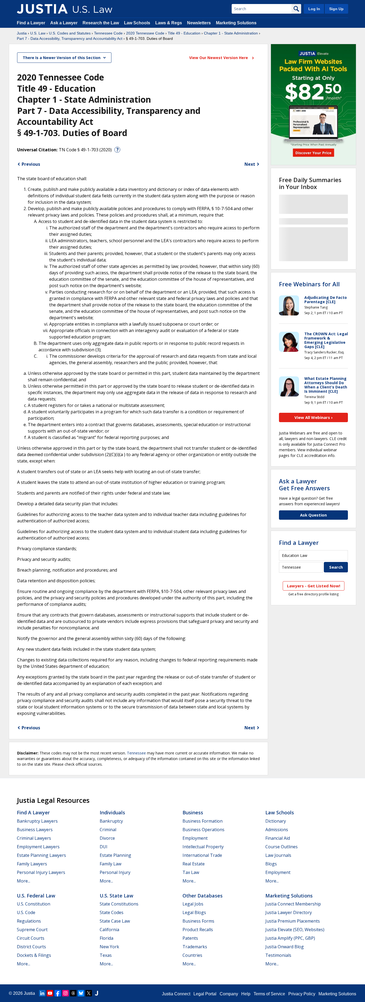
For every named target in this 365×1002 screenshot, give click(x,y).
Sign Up (336, 9)
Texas (106, 955)
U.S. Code (26, 912)
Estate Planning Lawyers (41, 855)
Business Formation (203, 821)
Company (229, 994)
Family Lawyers (32, 864)
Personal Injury (115, 872)
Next (249, 164)
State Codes (111, 912)
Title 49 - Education (184, 33)
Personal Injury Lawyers (41, 872)
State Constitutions (119, 904)
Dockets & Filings (34, 955)
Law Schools (137, 23)
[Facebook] (58, 993)
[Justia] (42, 9)
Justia (22, 33)
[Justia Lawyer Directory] (96, 993)
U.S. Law (37, 33)
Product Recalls (198, 929)
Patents (190, 938)
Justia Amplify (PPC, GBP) (290, 938)
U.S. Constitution (33, 904)
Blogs (271, 864)
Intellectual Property (203, 847)
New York (109, 947)
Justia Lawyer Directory (288, 912)
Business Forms (198, 921)
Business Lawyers (35, 830)
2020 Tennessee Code (145, 33)
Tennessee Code (108, 33)
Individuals (112, 812)
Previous (31, 164)
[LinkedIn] (42, 993)
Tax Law (191, 872)
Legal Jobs (193, 904)
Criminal (108, 830)
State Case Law (115, 921)
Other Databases (203, 895)
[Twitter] (89, 993)
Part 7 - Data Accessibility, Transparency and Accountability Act (69, 38)
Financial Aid (277, 838)
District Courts (31, 947)
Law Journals (278, 855)
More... (23, 881)
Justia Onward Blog (284, 947)
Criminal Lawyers (34, 838)
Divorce (107, 838)
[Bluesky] (81, 993)
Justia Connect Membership (293, 904)
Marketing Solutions (236, 23)
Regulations (29, 921)
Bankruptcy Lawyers (37, 821)
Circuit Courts (30, 938)
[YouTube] (50, 993)
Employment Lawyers (38, 847)
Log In (314, 9)
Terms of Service (269, 994)
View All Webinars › (313, 417)
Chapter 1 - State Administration (231, 33)
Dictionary (275, 821)
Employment (195, 838)
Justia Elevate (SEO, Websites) (294, 929)
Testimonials (278, 955)
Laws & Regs (168, 23)
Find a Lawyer (31, 23)
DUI (103, 847)
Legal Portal (204, 994)
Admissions (276, 830)
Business (193, 812)
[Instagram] (65, 993)
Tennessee (136, 753)
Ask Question (313, 515)
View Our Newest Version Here (219, 57)
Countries (192, 955)
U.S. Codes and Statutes (70, 33)
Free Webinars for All (309, 283)
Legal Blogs (194, 912)
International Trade (202, 855)
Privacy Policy (301, 994)
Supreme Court (32, 929)
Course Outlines (281, 847)
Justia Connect (176, 994)
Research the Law (101, 23)
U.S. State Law (116, 895)
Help (245, 994)
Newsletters (199, 23)
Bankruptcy (111, 821)
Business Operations (203, 830)
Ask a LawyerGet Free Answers (304, 484)
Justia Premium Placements (292, 921)
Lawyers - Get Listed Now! (313, 585)
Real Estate (194, 864)
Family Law (110, 864)
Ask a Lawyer (64, 23)
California (109, 929)
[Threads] (73, 993)
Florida (106, 938)
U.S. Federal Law (36, 895)
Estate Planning (115, 855)
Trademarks (195, 947)
